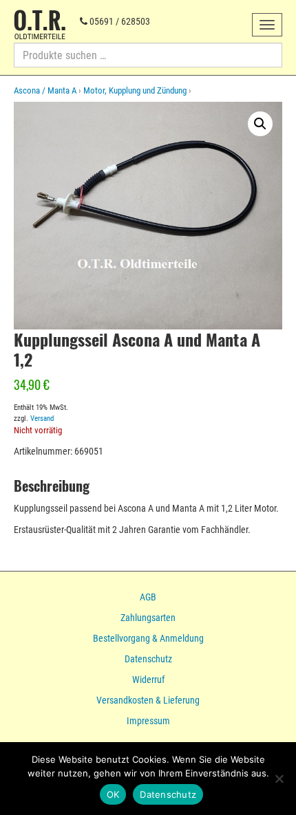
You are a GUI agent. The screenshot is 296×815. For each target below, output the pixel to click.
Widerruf (148, 679)
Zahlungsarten (148, 617)
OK (113, 794)
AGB (148, 596)
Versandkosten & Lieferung (148, 700)
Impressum (148, 720)
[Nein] (279, 778)
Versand (42, 418)
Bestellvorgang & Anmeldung (148, 638)
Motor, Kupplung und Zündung (135, 90)
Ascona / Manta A (45, 90)
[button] (260, 123)
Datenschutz (148, 658)
